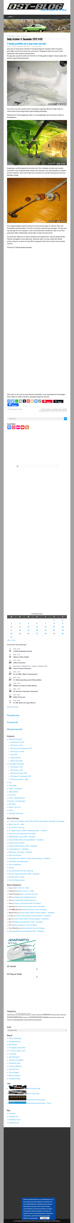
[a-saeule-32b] (12, 722)
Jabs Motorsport (14, 1057)
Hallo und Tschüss (15, 855)
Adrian (11, 931)
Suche (11, 810)
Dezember (24, 36)
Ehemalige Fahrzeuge (16, 764)
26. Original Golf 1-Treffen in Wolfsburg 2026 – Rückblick (28, 830)
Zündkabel (45, 1017)
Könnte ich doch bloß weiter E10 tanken (22, 833)
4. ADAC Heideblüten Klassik (22, 651)
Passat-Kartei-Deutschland (35, 1100)
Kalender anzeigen (12, 707)
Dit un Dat (12, 795)
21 (45, 630)
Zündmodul (53, 1014)
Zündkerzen (46, 1014)
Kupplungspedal (44, 411)
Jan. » (14, 640)
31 (11, 637)
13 (37, 627)
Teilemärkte (12, 785)
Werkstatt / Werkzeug (16, 813)
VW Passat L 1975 (16, 770)
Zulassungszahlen (52, 1017)
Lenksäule (55, 409)
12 (28, 627)
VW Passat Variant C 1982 (19, 779)
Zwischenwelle (63, 1014)
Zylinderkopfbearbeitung (18, 1019)
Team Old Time (14, 1069)
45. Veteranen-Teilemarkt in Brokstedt (25, 691)
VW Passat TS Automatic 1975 (20, 776)
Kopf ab (11, 868)
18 (20, 630)
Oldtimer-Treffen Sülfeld (21, 657)
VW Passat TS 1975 (15, 409)
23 (62, 630)
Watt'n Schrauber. (15, 1075)
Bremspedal (63, 409)
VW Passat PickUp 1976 (18, 773)
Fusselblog (12, 1054)
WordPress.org (14, 1123)
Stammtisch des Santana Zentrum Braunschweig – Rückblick (29, 858)
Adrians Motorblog (15, 1038)
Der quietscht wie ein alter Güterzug (21, 871)
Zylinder (62, 1017)
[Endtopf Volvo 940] (14, 729)
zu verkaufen (33, 1014)
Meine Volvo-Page (32, 1093)
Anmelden (12, 1113)
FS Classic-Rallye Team (17, 1051)
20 (37, 630)
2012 (17, 36)
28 (45, 633)
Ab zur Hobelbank (15, 864)
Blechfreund (13, 1044)
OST (10, 46)
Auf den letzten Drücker (17, 843)
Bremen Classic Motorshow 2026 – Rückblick (24, 874)
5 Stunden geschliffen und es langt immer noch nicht (26, 43)
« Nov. (9, 640)
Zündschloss (9, 1019)
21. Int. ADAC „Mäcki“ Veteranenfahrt (25, 674)
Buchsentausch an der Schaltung (35, 909)
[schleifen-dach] (13, 715)
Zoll (28, 1017)
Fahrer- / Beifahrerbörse (17, 798)
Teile (10, 782)
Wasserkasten (46, 409)
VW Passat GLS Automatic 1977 (21, 748)
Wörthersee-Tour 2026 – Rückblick (20, 852)
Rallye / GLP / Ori (14, 807)
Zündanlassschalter (11, 1014)
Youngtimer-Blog (14, 1078)
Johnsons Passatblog (16, 1060)
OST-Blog (12, 36)
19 (28, 630)
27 (37, 633)
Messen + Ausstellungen (17, 801)
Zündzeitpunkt (39, 1014)
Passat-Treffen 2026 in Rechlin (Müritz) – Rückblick (26, 840)
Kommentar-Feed (15, 1119)
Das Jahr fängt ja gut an (17, 880)
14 (45, 627)
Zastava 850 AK (15, 758)
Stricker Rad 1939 (16, 761)
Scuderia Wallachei (15, 1066)
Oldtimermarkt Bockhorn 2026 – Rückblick (23, 846)
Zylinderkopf (22, 1014)
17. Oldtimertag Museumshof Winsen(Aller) (27, 680)
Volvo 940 (13, 754)
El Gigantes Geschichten (17, 1048)
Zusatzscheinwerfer (36, 1019)
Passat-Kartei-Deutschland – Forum (38, 1103)
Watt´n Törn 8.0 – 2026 (16, 824)
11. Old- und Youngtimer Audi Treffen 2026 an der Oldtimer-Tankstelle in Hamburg (36, 821)
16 (62, 627)
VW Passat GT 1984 (17, 751)
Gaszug (64, 411)
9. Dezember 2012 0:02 (22, 46)
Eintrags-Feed (13, 1116)
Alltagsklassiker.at (15, 1041)
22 (54, 630)
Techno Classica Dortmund (22, 668)
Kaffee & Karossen (19, 662)
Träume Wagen (14, 1072)
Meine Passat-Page (33, 1088)
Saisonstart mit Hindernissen (18, 861)
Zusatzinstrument (36, 1017)
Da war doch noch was (16, 827)
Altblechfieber (13, 792)
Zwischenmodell (28, 1019)
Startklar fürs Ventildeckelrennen (25, 897)
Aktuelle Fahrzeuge (15, 739)
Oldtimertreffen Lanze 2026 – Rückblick (22, 837)
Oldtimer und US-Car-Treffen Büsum (25, 685)
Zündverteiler (25, 1017)
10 (11, 627)
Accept (45, 1218)
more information (33, 1218)
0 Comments (37, 46)
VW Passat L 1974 (16, 767)
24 (11, 633)
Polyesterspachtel (55, 411)
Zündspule (58, 1017)
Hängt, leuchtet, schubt (16, 877)
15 (54, 627)
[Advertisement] (37, 450)
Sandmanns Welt (14, 1063)
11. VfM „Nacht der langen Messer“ (24, 703)
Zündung (58, 1014)
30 (62, 633)
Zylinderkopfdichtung (14, 1017)
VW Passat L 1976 (16, 745)
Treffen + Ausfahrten (15, 789)
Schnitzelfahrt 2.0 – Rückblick (19, 849)
